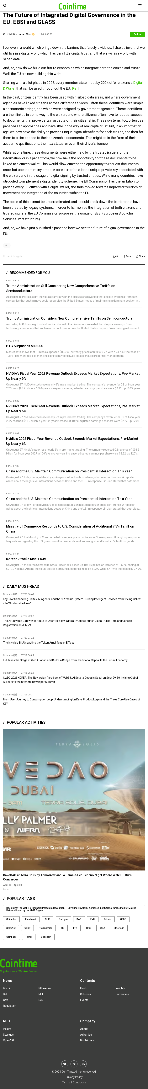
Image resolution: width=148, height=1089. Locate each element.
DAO (79, 919)
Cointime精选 (10, 594)
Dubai (6, 889)
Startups (8, 1034)
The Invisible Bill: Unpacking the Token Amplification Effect (38, 642)
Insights (17, 256)
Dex (41, 999)
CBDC (123, 919)
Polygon (63, 919)
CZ (62, 928)
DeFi (5, 994)
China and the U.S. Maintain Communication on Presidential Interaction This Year (69, 471)
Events (84, 999)
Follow (137, 34)
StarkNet (11, 928)
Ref (75, 88)
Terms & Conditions (74, 1082)
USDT (27, 928)
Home (6, 256)
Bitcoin (107, 919)
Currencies (122, 994)
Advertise (86, 1034)
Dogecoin (46, 937)
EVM (92, 919)
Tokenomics (45, 928)
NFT (41, 994)
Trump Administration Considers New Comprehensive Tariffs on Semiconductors (69, 318)
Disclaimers (87, 1040)
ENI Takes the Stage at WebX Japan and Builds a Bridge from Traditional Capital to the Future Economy (65, 660)
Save (128, 256)
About (84, 1028)
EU (6, 245)
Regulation (9, 1005)
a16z (102, 928)
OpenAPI (8, 1040)
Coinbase (11, 937)
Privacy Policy (74, 1077)
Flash (83, 988)
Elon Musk (30, 919)
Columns (85, 994)
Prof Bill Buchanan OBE (17, 34)
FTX (75, 928)
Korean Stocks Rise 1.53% (26, 559)
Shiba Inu (11, 919)
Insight (7, 1028)
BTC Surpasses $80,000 (24, 346)
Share (142, 256)
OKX (88, 928)
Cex (5, 999)
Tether (28, 937)
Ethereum (119, 928)
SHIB (47, 919)
